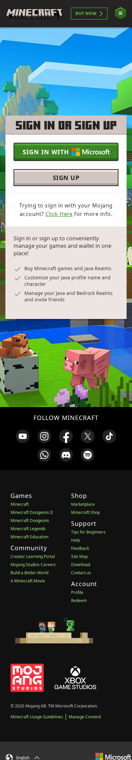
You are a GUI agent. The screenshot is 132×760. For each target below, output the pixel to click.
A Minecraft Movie (27, 581)
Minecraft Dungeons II (31, 512)
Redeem (79, 600)
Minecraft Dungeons (29, 520)
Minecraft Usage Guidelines (36, 717)
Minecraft (19, 504)
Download (80, 564)
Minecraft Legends (28, 529)
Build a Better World (29, 573)
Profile (77, 592)
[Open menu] (120, 13)
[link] (22, 436)
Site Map (79, 556)
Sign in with (46, 152)
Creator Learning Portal (32, 556)
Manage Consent (85, 717)
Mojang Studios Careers (33, 564)
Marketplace (83, 504)
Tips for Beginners (88, 532)
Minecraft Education (29, 537)
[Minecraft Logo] (34, 13)
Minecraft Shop (85, 512)
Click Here (59, 214)
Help (75, 540)
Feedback (80, 548)
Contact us (81, 573)
